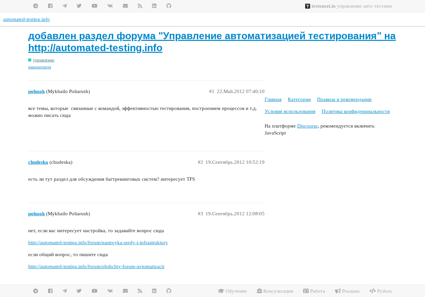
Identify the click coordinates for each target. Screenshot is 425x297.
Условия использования (290, 111)
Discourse (307, 126)
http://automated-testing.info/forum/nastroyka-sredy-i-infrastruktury (98, 242)
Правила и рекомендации (344, 99)
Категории (299, 99)
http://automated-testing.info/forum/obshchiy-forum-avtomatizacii (96, 266)
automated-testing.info (26, 19)
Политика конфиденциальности (356, 111)
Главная (273, 99)
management (39, 66)
